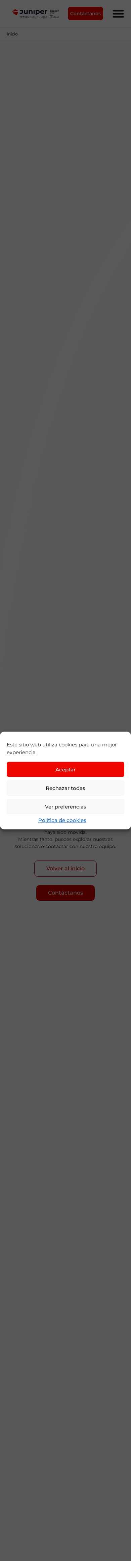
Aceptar (65, 769)
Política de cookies (62, 820)
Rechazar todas (65, 788)
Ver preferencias (65, 806)
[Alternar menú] (118, 13)
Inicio (12, 33)
